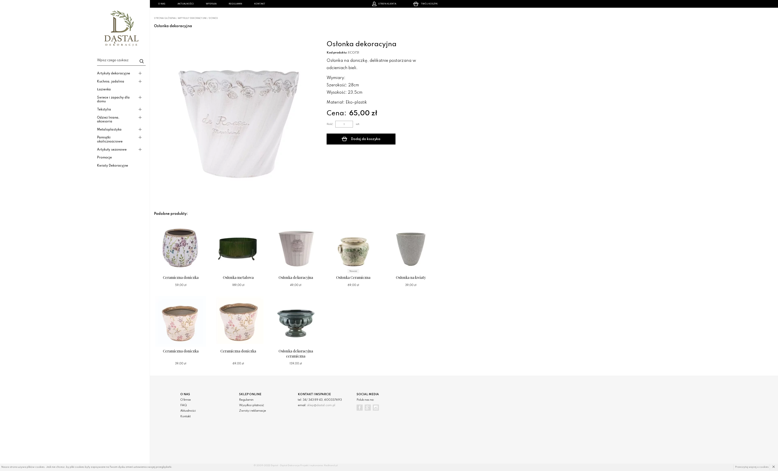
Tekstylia (104, 109)
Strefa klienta (387, 4)
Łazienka (104, 89)
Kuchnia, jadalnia (110, 81)
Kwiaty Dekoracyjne (112, 165)
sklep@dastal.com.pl (321, 405)
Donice (213, 18)
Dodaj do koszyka (365, 139)
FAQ (183, 405)
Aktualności (185, 4)
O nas (161, 4)
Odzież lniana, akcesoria (108, 119)
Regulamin (235, 4)
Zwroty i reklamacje (252, 410)
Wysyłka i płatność (251, 405)
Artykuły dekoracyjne (113, 73)
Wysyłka (211, 4)
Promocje (104, 157)
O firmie (185, 399)
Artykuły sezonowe (112, 149)
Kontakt (259, 4)
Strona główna (165, 18)
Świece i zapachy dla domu (113, 99)
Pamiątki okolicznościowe (110, 139)
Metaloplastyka (109, 129)
